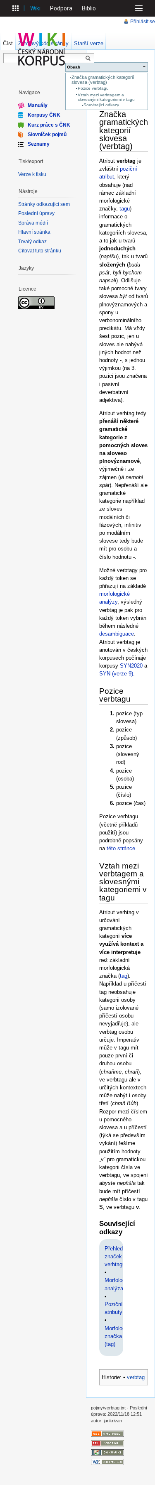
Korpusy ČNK (44, 115)
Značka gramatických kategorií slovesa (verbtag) (103, 80)
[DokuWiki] (107, 1452)
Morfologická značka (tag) (120, 1336)
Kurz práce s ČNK (49, 124)
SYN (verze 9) (116, 673)
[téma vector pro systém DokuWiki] (107, 1442)
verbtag (136, 1377)
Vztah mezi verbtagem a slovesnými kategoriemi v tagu (106, 97)
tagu (124, 209)
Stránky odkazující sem (44, 204)
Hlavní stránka (34, 232)
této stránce (121, 848)
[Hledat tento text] (88, 58)
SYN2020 (131, 666)
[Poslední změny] (107, 1433)
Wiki (35, 8)
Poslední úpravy (36, 213)
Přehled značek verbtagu (115, 1256)
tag (123, 976)
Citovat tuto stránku (39, 251)
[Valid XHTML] (107, 1461)
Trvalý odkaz (32, 242)
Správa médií (33, 223)
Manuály (38, 105)
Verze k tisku (32, 174)
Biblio (89, 8)
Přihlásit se (142, 21)
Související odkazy (101, 105)
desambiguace (116, 634)
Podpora (61, 8)
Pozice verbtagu (93, 88)
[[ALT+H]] (41, 49)
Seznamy (39, 144)
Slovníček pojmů (47, 134)
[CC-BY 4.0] (36, 303)
